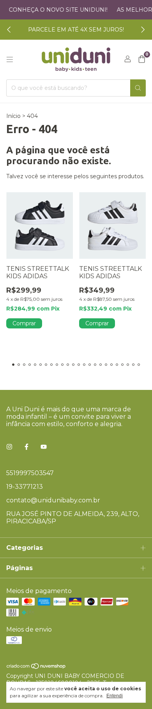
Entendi (114, 695)
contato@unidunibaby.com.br (53, 500)
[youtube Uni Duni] (44, 447)
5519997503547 (30, 473)
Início (13, 115)
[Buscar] (138, 88)
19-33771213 (24, 486)
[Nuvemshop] (36, 667)
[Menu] (9, 59)
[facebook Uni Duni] (26, 447)
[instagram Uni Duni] (9, 447)
